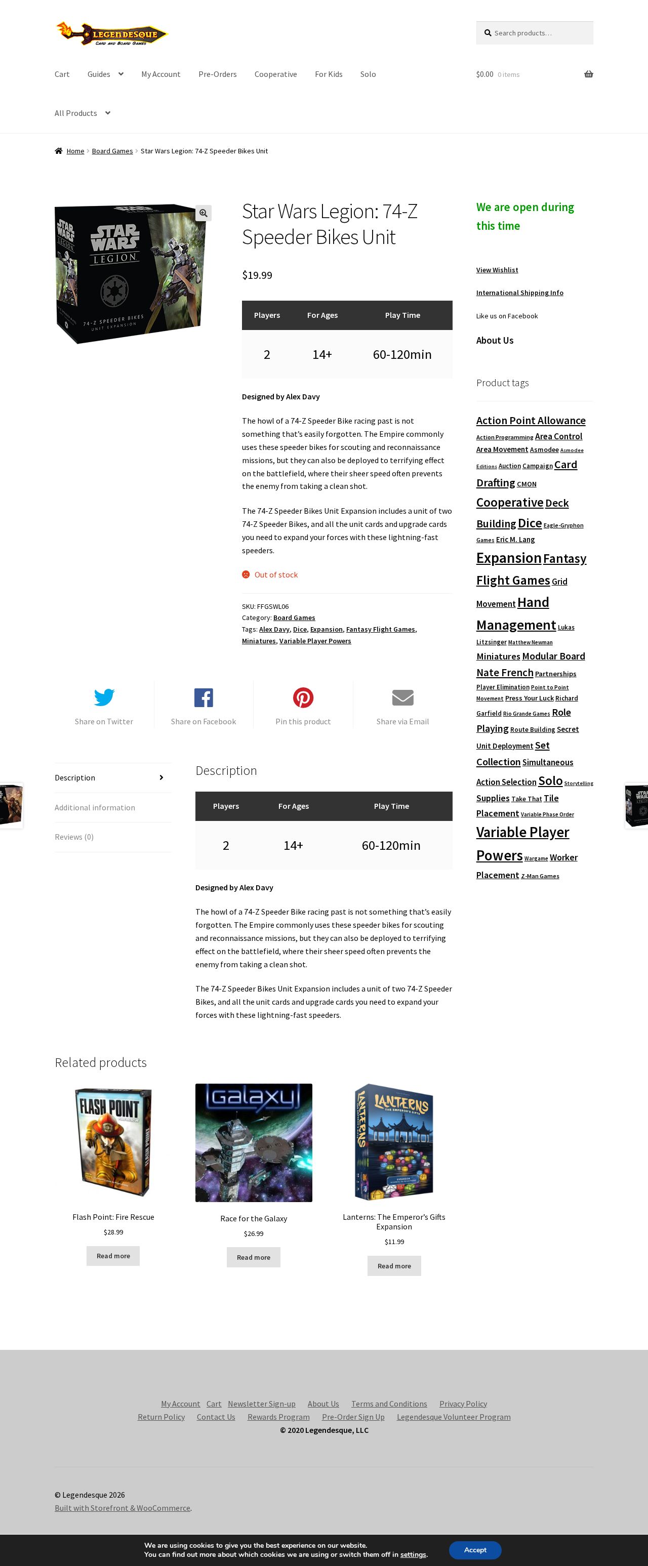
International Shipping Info (519, 292)
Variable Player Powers (315, 640)
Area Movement (502, 449)
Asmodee (544, 449)
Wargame (536, 858)
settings (413, 1554)
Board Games (112, 150)
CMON (527, 483)
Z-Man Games (540, 876)
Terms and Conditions (389, 1403)
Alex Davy (274, 629)
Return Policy (161, 1417)
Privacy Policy (463, 1403)
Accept (475, 1550)
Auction (510, 466)
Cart (62, 74)
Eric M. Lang (515, 539)
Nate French (505, 672)
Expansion (326, 629)
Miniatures (259, 640)
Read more (113, 1255)
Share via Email (403, 721)
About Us (323, 1403)
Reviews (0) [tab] (74, 837)
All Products (76, 113)
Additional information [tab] (95, 807)
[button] (203, 213)
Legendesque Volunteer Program (454, 1417)
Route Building (532, 729)
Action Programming (505, 437)
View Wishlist (497, 269)
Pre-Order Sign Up (353, 1417)
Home (76, 150)
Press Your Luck (529, 698)
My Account (161, 74)
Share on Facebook (203, 721)
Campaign (537, 466)
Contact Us (216, 1417)
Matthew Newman (530, 642)
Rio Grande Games (526, 713)
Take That (526, 799)
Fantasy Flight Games (380, 629)
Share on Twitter (104, 721)
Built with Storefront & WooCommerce (122, 1508)
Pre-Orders (217, 74)
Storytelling (578, 783)
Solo (368, 74)
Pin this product (303, 721)
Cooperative (276, 74)
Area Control (559, 436)
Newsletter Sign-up (262, 1403)
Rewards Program (279, 1417)
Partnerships (556, 673)
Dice (300, 629)
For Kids (329, 74)
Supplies (493, 798)
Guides (99, 74)
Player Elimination (503, 687)
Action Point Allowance (531, 420)
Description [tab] (75, 777)
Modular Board (553, 656)
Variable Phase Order (547, 814)
